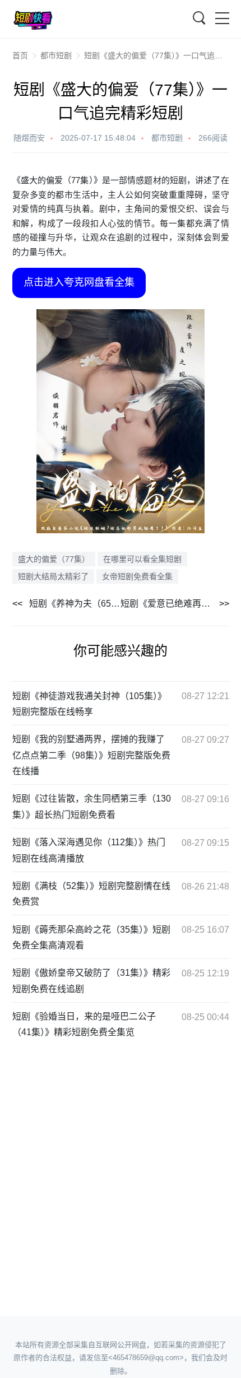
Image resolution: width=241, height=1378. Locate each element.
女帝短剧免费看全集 (137, 576)
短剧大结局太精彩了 (53, 576)
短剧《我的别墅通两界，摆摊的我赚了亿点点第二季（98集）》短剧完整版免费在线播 (91, 755)
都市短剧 (56, 55)
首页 (20, 55)
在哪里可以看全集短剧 (142, 559)
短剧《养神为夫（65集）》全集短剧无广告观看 (75, 603)
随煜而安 (29, 137)
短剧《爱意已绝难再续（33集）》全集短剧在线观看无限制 (175, 603)
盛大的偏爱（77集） (54, 559)
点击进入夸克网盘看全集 (79, 282)
